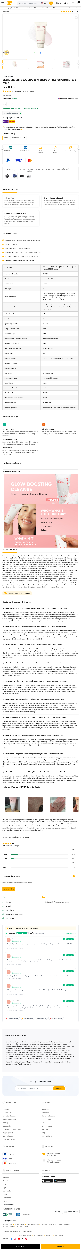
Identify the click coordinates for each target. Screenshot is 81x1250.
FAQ (43, 1123)
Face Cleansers (48, 8)
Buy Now (29, 171)
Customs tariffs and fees (11, 1129)
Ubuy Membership (8, 1139)
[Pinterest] (26, 1239)
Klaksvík (5, 1181)
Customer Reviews (48, 1116)
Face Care (38, 8)
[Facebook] (11, 1239)
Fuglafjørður (6, 1191)
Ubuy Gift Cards (47, 1129)
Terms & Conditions (24, 1235)
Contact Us (6, 1113)
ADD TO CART (20, 1247)
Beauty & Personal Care (19, 8)
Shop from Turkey (22, 1226)
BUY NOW (60, 1247)
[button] (59, 3)
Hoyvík (4, 1184)
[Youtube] (19, 1239)
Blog (43, 1133)
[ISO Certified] (22, 1214)
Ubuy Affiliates (47, 1136)
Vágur (4, 1194)
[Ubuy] (9, 3)
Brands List (45, 1113)
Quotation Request (9, 1116)
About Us (5, 1109)
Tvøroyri (5, 1201)
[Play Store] (60, 1181)
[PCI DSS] (7, 1214)
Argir (4, 1188)
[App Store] (48, 1181)
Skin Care (31, 8)
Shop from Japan (33, 1224)
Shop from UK (19, 1224)
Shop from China (8, 1226)
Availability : (6, 99)
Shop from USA (7, 1224)
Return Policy (46, 1119)
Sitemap (5, 1123)
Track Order (6, 1126)
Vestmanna (6, 1198)
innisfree (5, 11)
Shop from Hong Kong (48, 1224)
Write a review (9, 889)
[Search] (51, 3)
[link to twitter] (46, 53)
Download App (47, 1109)
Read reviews (70, 933)
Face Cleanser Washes (61, 8)
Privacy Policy (38, 1235)
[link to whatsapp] (35, 53)
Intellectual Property (9, 1119)
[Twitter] (22, 1239)
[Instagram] (15, 1239)
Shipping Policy (7, 1133)
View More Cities (8, 1204)
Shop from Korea (64, 1224)
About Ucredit (47, 1126)
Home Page (6, 8)
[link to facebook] (40, 53)
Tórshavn (5, 1178)
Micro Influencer (8, 1136)
